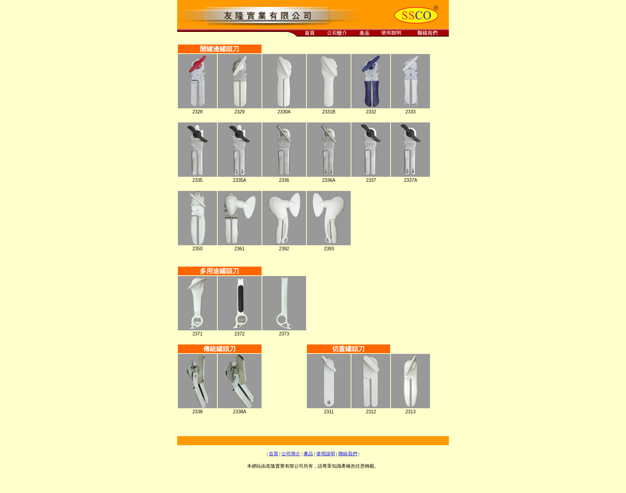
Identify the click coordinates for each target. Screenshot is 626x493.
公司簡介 (290, 453)
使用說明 (325, 453)
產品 (308, 453)
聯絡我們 (347, 453)
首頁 (273, 453)
